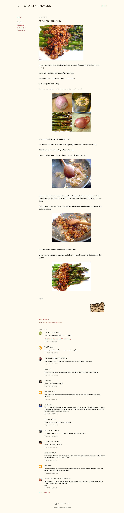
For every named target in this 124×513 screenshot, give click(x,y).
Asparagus (20, 25)
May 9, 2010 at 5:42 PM (50, 488)
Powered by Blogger (63, 503)
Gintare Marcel (67, 507)
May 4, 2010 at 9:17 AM (50, 341)
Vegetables (21, 30)
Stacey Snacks (37, 5)
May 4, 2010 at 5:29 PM (50, 399)
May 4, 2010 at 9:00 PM (51, 425)
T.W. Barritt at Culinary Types (54, 358)
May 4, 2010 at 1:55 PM (50, 386)
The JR (46, 347)
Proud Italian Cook (50, 441)
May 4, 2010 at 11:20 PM (51, 436)
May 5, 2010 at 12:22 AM (51, 447)
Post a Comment (44, 492)
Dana (46, 369)
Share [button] (19, 17)
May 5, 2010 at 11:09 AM (51, 473)
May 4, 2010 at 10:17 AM (51, 352)
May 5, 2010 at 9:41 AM (50, 460)
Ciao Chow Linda (50, 430)
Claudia (46, 404)
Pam (46, 380)
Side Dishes (21, 27)
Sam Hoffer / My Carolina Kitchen (55, 478)
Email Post (46, 319)
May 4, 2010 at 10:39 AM (51, 364)
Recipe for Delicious (51, 332)
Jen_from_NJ (48, 392)
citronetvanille (49, 419)
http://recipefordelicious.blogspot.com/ (57, 339)
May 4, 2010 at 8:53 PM (51, 414)
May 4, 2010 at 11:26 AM (51, 375)
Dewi (46, 466)
